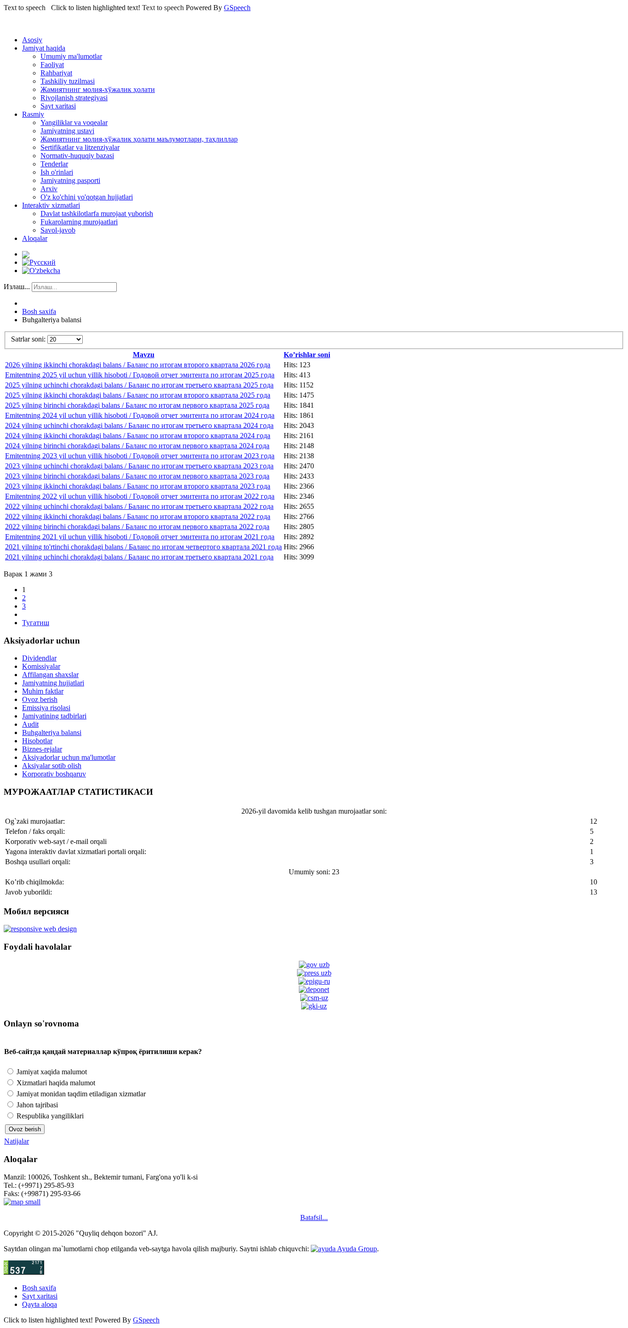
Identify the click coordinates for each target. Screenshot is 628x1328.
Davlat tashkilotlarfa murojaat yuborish (96, 213)
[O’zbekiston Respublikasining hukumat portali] (314, 965)
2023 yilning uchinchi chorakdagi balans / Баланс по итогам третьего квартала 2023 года (139, 466)
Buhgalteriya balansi (51, 732)
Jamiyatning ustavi (67, 131)
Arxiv (48, 189)
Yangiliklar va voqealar (74, 122)
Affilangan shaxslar (50, 674)
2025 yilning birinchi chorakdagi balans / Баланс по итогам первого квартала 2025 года (137, 405)
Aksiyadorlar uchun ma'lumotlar (68, 757)
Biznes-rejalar (42, 749)
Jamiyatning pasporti (70, 180)
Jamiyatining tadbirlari (54, 716)
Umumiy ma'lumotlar (71, 56)
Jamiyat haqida (43, 48)
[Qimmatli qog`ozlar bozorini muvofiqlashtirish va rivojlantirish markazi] (314, 998)
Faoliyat (52, 64)
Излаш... (17, 287)
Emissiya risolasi (46, 708)
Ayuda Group (356, 1249)
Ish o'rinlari (56, 172)
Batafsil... (314, 1217)
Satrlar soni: (29, 339)
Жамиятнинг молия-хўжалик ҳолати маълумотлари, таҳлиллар (139, 139)
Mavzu (143, 355)
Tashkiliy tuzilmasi (67, 81)
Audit (30, 724)
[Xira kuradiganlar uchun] (25, 254)
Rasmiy (33, 114)
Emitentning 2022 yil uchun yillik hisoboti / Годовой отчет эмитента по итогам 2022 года (139, 496)
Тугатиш (35, 623)
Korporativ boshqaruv (54, 774)
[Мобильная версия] (40, 929)
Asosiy (32, 40)
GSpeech (237, 7)
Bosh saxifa (39, 311)
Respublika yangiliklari (49, 1116)
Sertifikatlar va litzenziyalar (80, 147)
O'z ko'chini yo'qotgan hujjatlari (86, 197)
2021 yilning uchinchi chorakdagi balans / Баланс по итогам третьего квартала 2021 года (139, 557)
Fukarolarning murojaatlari (79, 222)
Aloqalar (34, 238)
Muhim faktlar (42, 691)
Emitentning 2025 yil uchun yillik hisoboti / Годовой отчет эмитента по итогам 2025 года (139, 375)
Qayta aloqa (39, 1304)
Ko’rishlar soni (307, 355)
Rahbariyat (56, 73)
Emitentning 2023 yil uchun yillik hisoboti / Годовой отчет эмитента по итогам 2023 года (139, 456)
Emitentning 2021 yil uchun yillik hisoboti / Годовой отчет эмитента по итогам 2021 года (139, 537)
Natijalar (16, 1141)
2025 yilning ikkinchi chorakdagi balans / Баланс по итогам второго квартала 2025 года (137, 395)
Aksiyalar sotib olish (51, 765)
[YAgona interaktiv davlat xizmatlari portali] (314, 981)
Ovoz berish (39, 699)
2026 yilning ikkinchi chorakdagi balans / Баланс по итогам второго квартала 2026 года (137, 365)
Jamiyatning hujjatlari (53, 683)
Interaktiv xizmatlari (51, 205)
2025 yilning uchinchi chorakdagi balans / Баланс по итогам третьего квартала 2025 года (139, 385)
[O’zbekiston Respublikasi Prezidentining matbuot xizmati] (314, 973)
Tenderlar (54, 164)
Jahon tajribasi (36, 1105)
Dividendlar (39, 658)
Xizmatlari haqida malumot (55, 1083)
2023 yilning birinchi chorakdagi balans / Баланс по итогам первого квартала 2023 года (137, 476)
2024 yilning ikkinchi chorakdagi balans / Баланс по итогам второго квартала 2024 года (137, 435)
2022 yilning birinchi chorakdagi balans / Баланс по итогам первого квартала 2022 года (137, 526)
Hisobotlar (37, 741)
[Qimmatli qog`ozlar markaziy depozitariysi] (314, 989)
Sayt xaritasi (58, 106)
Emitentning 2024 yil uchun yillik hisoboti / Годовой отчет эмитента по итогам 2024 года (139, 415)
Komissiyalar (41, 666)
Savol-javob (57, 230)
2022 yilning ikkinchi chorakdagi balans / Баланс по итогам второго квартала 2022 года (137, 516)
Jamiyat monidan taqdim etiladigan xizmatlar (80, 1094)
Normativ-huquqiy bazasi (77, 156)
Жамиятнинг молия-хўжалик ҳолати (97, 89)
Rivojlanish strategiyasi (74, 98)
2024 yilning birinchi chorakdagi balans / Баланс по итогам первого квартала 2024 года (137, 446)
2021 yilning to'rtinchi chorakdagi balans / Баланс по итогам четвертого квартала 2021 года (143, 547)
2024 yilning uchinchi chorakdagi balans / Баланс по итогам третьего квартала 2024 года (139, 425)
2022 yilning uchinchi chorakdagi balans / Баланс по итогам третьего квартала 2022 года (139, 506)
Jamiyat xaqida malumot (51, 1072)
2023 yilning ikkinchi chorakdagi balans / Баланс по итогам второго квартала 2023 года (137, 486)
